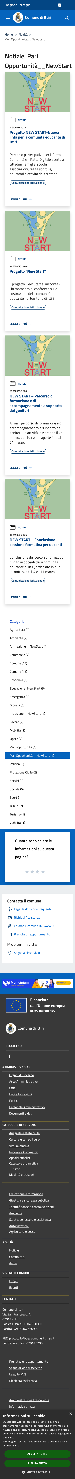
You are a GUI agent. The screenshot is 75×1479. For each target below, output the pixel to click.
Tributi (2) (16, 805)
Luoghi (13, 1281)
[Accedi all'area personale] (59, 5)
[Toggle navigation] (8, 17)
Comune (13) (18, 663)
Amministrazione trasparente (29, 1400)
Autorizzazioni (19, 1226)
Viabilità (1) (17, 822)
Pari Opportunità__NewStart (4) (32, 755)
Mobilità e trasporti (22, 1174)
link (17, 1445)
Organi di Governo (21, 1075)
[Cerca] (66, 17)
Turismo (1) (17, 814)
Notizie (22, 120)
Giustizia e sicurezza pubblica (29, 1200)
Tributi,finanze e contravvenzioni (31, 1206)
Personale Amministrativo (27, 1107)
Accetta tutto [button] (37, 1454)
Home (9, 34)
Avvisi (13, 1263)
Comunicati (17, 1256)
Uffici (12, 1087)
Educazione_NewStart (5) (27, 688)
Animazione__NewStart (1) (28, 646)
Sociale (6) (17, 789)
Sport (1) (15, 797)
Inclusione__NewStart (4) (27, 713)
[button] (37, 1472)
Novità (23, 34)
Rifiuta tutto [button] (37, 1463)
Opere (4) (16, 738)
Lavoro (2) (16, 722)
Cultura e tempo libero (24, 1139)
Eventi (13, 1287)
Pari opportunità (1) (23, 747)
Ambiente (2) (18, 638)
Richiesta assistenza (23, 1380)
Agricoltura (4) (19, 629)
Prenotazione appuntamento (28, 1361)
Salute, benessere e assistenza (30, 1219)
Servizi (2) (16, 780)
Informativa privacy (22, 1406)
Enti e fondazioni (20, 1094)
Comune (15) (18, 671)
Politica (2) (17, 763)
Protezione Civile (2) (23, 772)
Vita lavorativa (19, 1145)
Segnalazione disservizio (25, 1367)
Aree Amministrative (23, 1081)
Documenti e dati (20, 1113)
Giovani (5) (17, 705)
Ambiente (15, 1213)
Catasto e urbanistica (23, 1163)
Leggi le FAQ (17, 1374)
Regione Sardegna (18, 4)
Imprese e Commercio (23, 1152)
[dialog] (37, 1444)
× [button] (70, 1413)
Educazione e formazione (26, 1194)
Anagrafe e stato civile (24, 1133)
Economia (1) (18, 680)
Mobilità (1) (17, 730)
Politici (13, 1100)
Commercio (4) (19, 654)
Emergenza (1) (19, 696)
